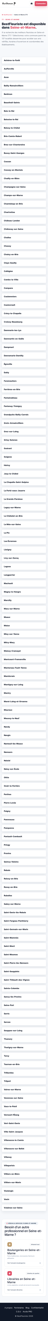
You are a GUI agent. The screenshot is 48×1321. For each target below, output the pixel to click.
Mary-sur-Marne (12, 609)
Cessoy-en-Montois (13, 170)
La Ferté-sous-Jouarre (14, 490)
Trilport (7, 1081)
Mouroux (8, 710)
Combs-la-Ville (11, 280)
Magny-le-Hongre (12, 592)
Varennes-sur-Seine (13, 1098)
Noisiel (7, 760)
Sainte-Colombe (11, 988)
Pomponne (9, 828)
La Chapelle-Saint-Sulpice (16, 482)
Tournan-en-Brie (12, 1064)
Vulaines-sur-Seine (13, 1208)
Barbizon (8, 94)
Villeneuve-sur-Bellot (14, 1149)
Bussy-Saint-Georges (14, 153)
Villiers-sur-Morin (12, 1182)
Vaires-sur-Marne (12, 1089)
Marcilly (7, 600)
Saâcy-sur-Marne (12, 904)
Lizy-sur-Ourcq (11, 558)
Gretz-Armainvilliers (13, 423)
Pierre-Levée (10, 803)
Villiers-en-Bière (12, 1174)
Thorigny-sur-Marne (13, 1047)
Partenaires (19, 1308)
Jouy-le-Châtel (11, 474)
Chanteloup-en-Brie (13, 204)
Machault (8, 583)
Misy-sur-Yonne (11, 634)
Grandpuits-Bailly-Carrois (16, 415)
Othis (6, 777)
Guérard (8, 448)
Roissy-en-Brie (11, 879)
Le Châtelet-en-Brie (13, 516)
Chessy (7, 246)
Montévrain (9, 676)
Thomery (8, 1039)
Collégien (8, 271)
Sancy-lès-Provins (12, 997)
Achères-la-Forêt (12, 60)
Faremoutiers (10, 381)
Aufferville (9, 69)
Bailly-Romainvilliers (13, 86)
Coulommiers (10, 296)
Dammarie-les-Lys (12, 330)
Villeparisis (9, 1165)
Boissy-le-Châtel (12, 128)
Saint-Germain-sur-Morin (16, 929)
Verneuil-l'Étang (11, 1115)
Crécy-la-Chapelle (12, 313)
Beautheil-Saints (12, 102)
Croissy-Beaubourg (13, 322)
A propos (8, 1308)
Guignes (8, 457)
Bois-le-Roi (9, 111)
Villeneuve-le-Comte (14, 1140)
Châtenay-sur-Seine (13, 229)
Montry (7, 693)
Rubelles (8, 895)
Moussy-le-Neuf (11, 718)
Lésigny (7, 549)
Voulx (6, 1199)
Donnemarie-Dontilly (13, 356)
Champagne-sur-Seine (15, 187)
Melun (7, 625)
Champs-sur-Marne (13, 195)
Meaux (7, 617)
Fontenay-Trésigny (13, 406)
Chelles (7, 237)
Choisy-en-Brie (11, 254)
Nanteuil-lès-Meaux (13, 744)
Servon (7, 1022)
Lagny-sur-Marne (12, 507)
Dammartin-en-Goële (14, 339)
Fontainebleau (10, 398)
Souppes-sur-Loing (13, 1030)
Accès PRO (27, 1311)
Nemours (8, 752)
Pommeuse (9, 819)
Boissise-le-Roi (11, 119)
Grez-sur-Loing (11, 431)
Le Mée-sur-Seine (12, 524)
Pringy (7, 845)
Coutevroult (9, 305)
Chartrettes (9, 212)
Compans (8, 288)
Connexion (41, 3)
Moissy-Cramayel (12, 651)
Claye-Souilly (10, 263)
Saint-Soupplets (11, 971)
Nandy (7, 727)
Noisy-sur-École (11, 769)
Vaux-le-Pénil (10, 1106)
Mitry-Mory (9, 642)
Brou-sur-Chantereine (14, 145)
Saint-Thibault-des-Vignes (17, 980)
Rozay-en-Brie (10, 887)
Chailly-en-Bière (11, 178)
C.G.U (18, 1311)
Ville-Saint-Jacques (13, 1132)
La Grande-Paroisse (13, 499)
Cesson (7, 161)
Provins (7, 853)
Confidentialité (37, 1308)
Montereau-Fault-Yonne (15, 668)
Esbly (6, 372)
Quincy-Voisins (11, 862)
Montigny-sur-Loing (13, 684)
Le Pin (7, 533)
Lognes (7, 566)
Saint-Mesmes (11, 954)
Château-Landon (12, 221)
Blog (27, 1308)
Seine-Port (9, 1005)
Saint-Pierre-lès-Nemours (16, 963)
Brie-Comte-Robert (13, 136)
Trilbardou (9, 1073)
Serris (6, 1014)
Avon (6, 77)
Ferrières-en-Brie (12, 389)
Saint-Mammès (11, 938)
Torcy (6, 1056)
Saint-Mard (9, 946)
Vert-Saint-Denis (12, 1123)
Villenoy (8, 1157)
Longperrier (9, 575)
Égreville (8, 364)
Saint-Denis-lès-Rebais (15, 912)
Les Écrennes (10, 541)
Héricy (7, 465)
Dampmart (9, 347)
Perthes (7, 794)
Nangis (7, 735)
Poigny (7, 811)
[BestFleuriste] (11, 3)
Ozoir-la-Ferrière (12, 786)
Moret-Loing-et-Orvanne (15, 701)
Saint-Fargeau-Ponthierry (16, 921)
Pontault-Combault (13, 836)
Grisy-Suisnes (10, 440)
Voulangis (8, 1191)
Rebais (7, 870)
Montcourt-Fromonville (15, 659)
